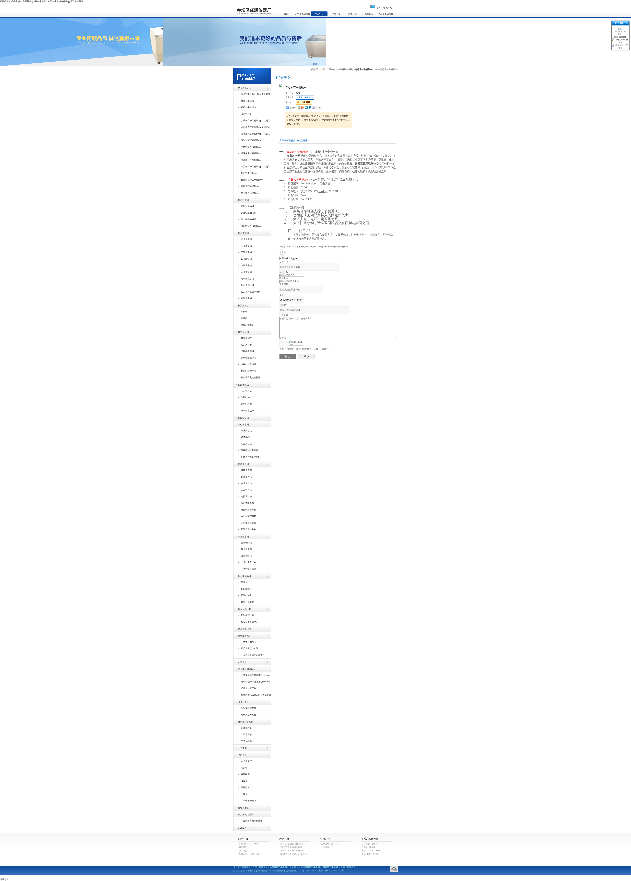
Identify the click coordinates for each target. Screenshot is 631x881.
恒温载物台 (246, 589)
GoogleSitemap (306, 870)
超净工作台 (243, 828)
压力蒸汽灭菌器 (245, 814)
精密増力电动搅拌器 (250, 377)
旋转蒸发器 (243, 808)
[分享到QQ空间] (299, 107)
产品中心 (319, 13)
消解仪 (244, 311)
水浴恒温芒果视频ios (251, 147)
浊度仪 (244, 781)
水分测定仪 (246, 761)
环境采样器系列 (245, 722)
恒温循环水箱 (247, 615)
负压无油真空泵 (248, 688)
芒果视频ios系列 (246, 88)
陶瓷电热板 (246, 397)
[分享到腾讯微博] (306, 107)
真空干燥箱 (246, 556)
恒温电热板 (243, 384)
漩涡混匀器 (246, 114)
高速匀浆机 (243, 702)
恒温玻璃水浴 (247, 285)
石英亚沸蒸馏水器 (249, 648)
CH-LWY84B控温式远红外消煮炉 (295, 850)
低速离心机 (246, 437)
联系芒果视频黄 (385, 13)
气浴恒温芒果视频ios (251, 140)
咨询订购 (295, 134)
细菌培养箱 (246, 470)
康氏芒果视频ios (249, 107)
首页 (378, 7)
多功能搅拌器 (247, 351)
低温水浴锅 (246, 298)
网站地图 (4, 879)
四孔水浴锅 (246, 259)
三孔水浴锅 (246, 252)
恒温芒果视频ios (249, 173)
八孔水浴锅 (246, 272)
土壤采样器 (246, 734)
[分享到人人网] (310, 107)
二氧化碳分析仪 (248, 800)
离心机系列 (243, 424)
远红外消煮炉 (247, 325)
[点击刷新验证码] (296, 343)
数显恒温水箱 (244, 609)
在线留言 (369, 13)
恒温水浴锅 (243, 233)
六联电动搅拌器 (248, 358)
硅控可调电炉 (247, 602)
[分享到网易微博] (313, 107)
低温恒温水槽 (244, 629)
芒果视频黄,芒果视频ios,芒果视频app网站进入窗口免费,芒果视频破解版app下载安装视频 (41, 1)
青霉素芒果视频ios (250, 186)
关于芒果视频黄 (302, 13)
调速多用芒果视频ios (251, 153)
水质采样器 (246, 728)
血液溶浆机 (243, 662)
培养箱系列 (243, 464)
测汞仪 (244, 767)
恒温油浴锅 (243, 200)
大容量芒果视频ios (250, 193)
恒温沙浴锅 (243, 418)
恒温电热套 (246, 595)
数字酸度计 (246, 774)
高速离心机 (246, 430)
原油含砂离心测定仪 (250, 457)
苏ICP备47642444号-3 (335, 870)
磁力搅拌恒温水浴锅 (250, 291)
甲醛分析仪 (246, 787)
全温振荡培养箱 (248, 516)
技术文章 (352, 13)
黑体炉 (244, 582)
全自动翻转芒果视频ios (252, 179)
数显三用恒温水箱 (249, 622)
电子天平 (242, 748)
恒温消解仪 (243, 305)
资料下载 (255, 854)
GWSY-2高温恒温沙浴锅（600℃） (296, 847)
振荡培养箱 (246, 476)
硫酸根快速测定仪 (249, 450)
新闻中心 (336, 13)
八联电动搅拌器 (248, 364)
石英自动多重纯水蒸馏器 (253, 655)
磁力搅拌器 (246, 344)
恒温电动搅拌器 (248, 371)
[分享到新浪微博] (302, 107)
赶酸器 (244, 318)
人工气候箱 (246, 490)
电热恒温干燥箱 (248, 569)
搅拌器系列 (243, 332)
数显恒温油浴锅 (248, 212)
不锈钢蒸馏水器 (248, 642)
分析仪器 (242, 755)
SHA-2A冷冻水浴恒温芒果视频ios (301, 246)
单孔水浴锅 (246, 239)
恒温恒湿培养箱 (248, 529)
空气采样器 (246, 741)
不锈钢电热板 (247, 410)
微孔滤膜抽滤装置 (246, 669)
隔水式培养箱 (247, 503)
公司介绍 (243, 844)
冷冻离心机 (246, 443)
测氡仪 (244, 794)
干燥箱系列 (243, 536)
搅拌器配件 (246, 338)
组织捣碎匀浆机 (248, 708)
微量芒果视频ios (249, 101)
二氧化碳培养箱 (248, 523)
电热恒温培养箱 (248, 509)
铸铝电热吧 (246, 404)
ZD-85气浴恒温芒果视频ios (336, 246)
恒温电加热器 (244, 576)
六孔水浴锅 (246, 265)
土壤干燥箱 (246, 542)
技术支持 (243, 850)
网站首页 (237, 870)
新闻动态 (243, 847)
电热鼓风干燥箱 (248, 562)
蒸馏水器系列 (244, 636)
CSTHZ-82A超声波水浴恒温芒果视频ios (298, 844)
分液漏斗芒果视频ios (251, 160)
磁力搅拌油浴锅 (248, 219)
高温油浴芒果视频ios (251, 226)
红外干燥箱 (246, 549)
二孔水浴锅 (246, 245)
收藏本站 (387, 7)
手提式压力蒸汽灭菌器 (251, 820)
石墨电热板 (246, 391)
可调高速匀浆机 (248, 714)
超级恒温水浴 (247, 278)
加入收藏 (316, 134)
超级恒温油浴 (247, 206)
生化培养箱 (246, 483)
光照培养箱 (246, 496)
